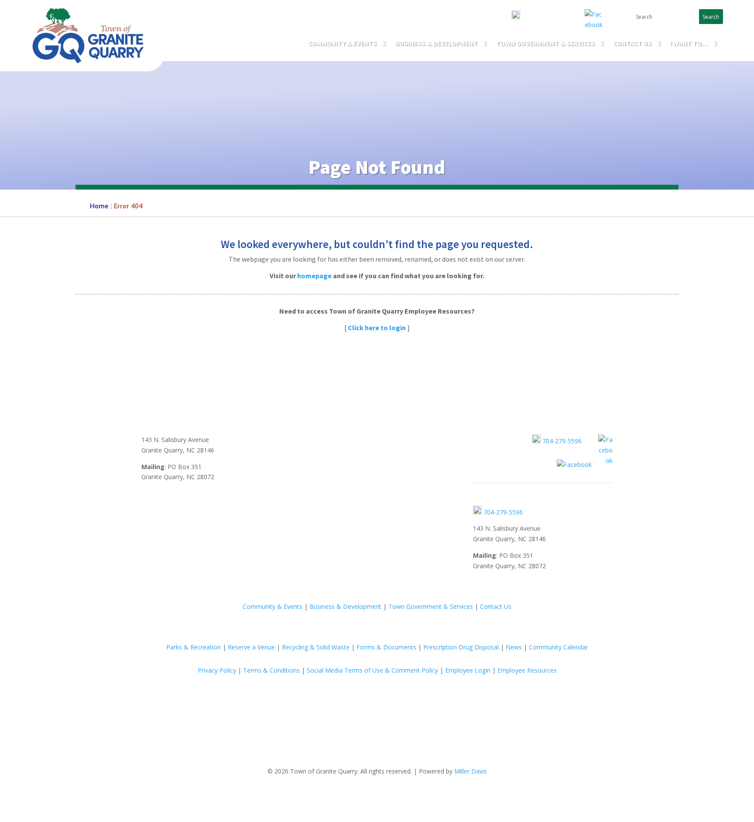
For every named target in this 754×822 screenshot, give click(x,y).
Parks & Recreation (193, 647)
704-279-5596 (538, 17)
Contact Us (632, 43)
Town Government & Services (545, 43)
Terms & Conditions (271, 670)
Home (99, 206)
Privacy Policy (217, 670)
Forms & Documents (386, 647)
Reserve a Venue (251, 647)
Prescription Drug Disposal (461, 647)
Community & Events (342, 43)
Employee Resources (527, 670)
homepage (314, 275)
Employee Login (467, 670)
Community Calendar (558, 647)
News (514, 647)
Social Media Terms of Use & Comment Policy (372, 670)
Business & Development (345, 606)
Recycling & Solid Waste (316, 647)
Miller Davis (470, 771)
